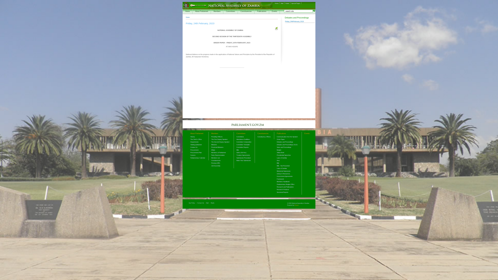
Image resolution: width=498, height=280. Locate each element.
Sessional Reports (282, 192)
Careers (193, 155)
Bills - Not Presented (283, 166)
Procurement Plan (196, 152)
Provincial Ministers (217, 147)
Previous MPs (215, 163)
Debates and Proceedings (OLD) (287, 144)
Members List (215, 158)
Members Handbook (283, 181)
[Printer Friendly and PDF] (276, 29)
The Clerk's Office (196, 139)
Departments (194, 142)
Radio (287, 3)
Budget (279, 150)
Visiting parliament (196, 144)
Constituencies (246, 11)
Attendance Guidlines (243, 139)
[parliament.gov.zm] (249, 126)
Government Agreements (285, 176)
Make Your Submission (243, 160)
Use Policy (192, 203)
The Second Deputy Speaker (220, 142)
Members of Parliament (218, 152)
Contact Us (194, 147)
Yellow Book (280, 152)
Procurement (194, 150)
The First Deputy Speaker (219, 139)
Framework (280, 179)
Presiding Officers (217, 137)
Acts (278, 160)
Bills (237, 150)
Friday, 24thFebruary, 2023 (294, 21)
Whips (213, 150)
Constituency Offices (264, 137)
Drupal (297, 205)
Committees (230, 11)
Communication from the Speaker (287, 137)
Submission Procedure (243, 158)
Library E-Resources (283, 173)
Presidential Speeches (284, 155)
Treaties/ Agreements (243, 155)
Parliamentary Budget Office (285, 184)
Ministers (214, 144)
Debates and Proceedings (285, 142)
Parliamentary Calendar (197, 158)
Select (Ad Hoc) (241, 152)
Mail (282, 3)
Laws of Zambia (282, 158)
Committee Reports (242, 147)
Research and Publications (285, 187)
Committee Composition (243, 142)
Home (277, 3)
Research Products (283, 189)
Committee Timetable (243, 144)
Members (217, 11)
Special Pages (295, 3)
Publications (261, 11)
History (192, 137)
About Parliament (201, 11)
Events (274, 11)
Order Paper (281, 139)
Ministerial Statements (283, 171)
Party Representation (218, 155)
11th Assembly (215, 166)
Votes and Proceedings (284, 147)
